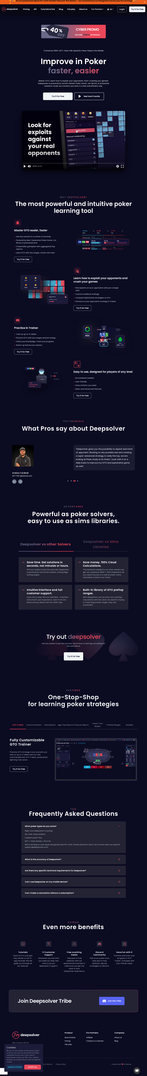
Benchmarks (70, 1037)
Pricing (26, 9)
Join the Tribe (114, 1001)
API (35, 9)
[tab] (73, 837)
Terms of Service (45, 1064)
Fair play (71, 9)
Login (122, 9)
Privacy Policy (61, 1064)
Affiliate (89, 1037)
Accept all (32, 1067)
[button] (97, 9)
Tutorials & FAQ (48, 9)
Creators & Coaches (95, 1041)
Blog (61, 9)
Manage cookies (15, 1067)
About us (83, 9)
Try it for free (137, 9)
